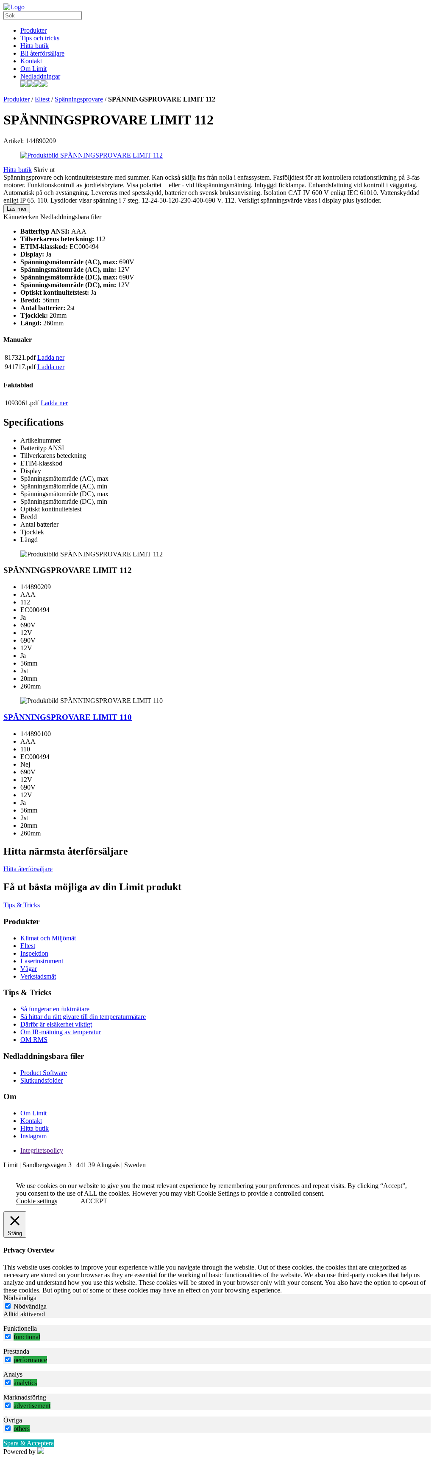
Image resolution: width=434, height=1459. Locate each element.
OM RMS (33, 1039)
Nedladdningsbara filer (70, 216)
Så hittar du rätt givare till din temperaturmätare (83, 1016)
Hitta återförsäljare (28, 868)
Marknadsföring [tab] (24, 1397)
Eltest (42, 99)
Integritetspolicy (41, 1150)
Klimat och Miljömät (48, 938)
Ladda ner (50, 357)
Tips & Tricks (21, 905)
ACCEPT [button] (94, 1201)
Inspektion (34, 953)
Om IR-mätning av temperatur (60, 1032)
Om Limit (33, 68)
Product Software (43, 1072)
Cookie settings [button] (36, 1201)
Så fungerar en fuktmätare (54, 1009)
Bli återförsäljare (42, 53)
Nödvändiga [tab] (19, 1297)
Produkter (33, 30)
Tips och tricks (39, 38)
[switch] (8, 1336)
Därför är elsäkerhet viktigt (56, 1024)
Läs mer (17, 209)
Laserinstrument (41, 961)
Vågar (28, 968)
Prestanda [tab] (16, 1351)
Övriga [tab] (12, 1420)
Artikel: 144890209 (29, 140)
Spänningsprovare (79, 99)
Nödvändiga (30, 1306)
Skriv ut (44, 169)
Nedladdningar (40, 76)
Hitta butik (34, 45)
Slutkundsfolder (41, 1080)
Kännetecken (21, 216)
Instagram (33, 1136)
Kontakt (31, 61)
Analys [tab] (12, 1374)
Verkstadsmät (38, 976)
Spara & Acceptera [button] (28, 1443)
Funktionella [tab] (20, 1328)
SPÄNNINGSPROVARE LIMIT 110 (67, 717)
